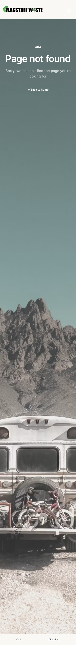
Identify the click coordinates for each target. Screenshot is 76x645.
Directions (54, 639)
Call (18, 639)
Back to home (38, 89)
